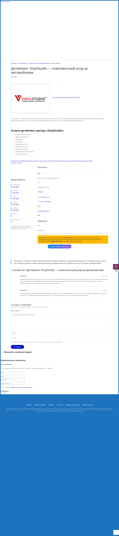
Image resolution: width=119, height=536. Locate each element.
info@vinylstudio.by (43, 211)
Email (13, 338)
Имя (13, 333)
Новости (51, 405)
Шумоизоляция (75, 161)
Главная (13, 63)
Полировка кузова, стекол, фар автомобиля (40, 161)
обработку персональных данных (21, 387)
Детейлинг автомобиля (18, 161)
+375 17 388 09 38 (45, 202)
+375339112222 (44, 197)
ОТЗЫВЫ (77, 97)
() (14, 77)
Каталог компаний (40, 405)
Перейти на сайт (42, 221)
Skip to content (5, 1)
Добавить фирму (87, 405)
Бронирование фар (86, 161)
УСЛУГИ (71, 97)
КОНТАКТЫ (56, 97)
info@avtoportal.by (56, 241)
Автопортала (68, 238)
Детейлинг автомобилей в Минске (40, 63)
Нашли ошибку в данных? (59, 246)
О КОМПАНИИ (64, 97)
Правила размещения (72, 405)
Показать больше (16, 163)
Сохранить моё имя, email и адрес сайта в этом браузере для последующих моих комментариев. (37, 342)
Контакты (60, 405)
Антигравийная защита (62, 161)
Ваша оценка (15, 311)
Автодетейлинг (22, 63)
